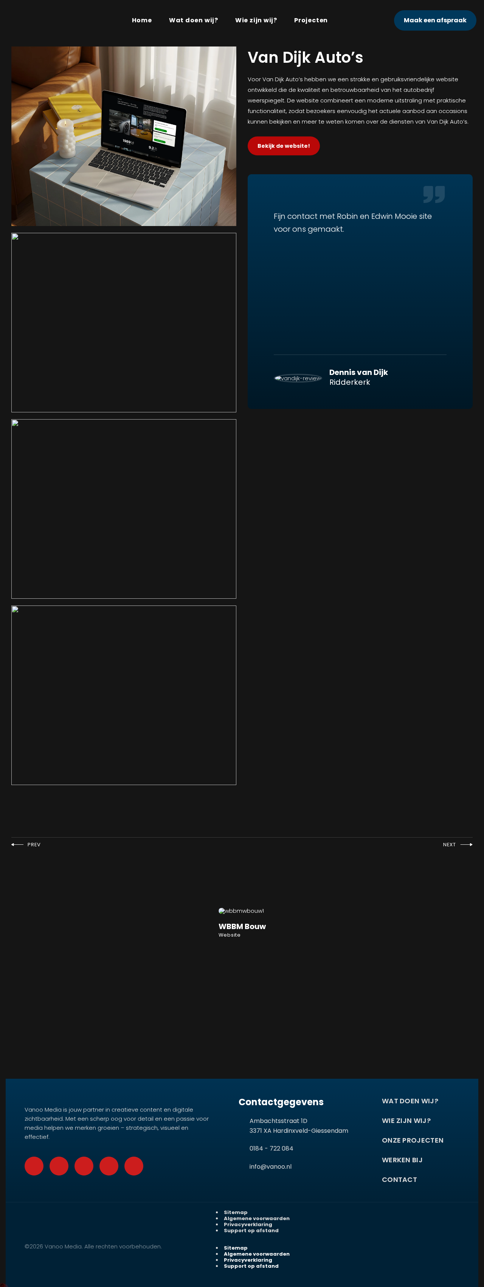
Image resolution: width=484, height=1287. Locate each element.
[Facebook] (34, 1166)
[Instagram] (108, 1166)
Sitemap (236, 1212)
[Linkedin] (133, 1166)
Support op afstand (251, 1230)
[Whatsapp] (59, 1166)
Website (230, 935)
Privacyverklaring (248, 1224)
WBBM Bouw (242, 926)
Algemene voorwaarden (257, 1218)
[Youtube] (83, 1166)
